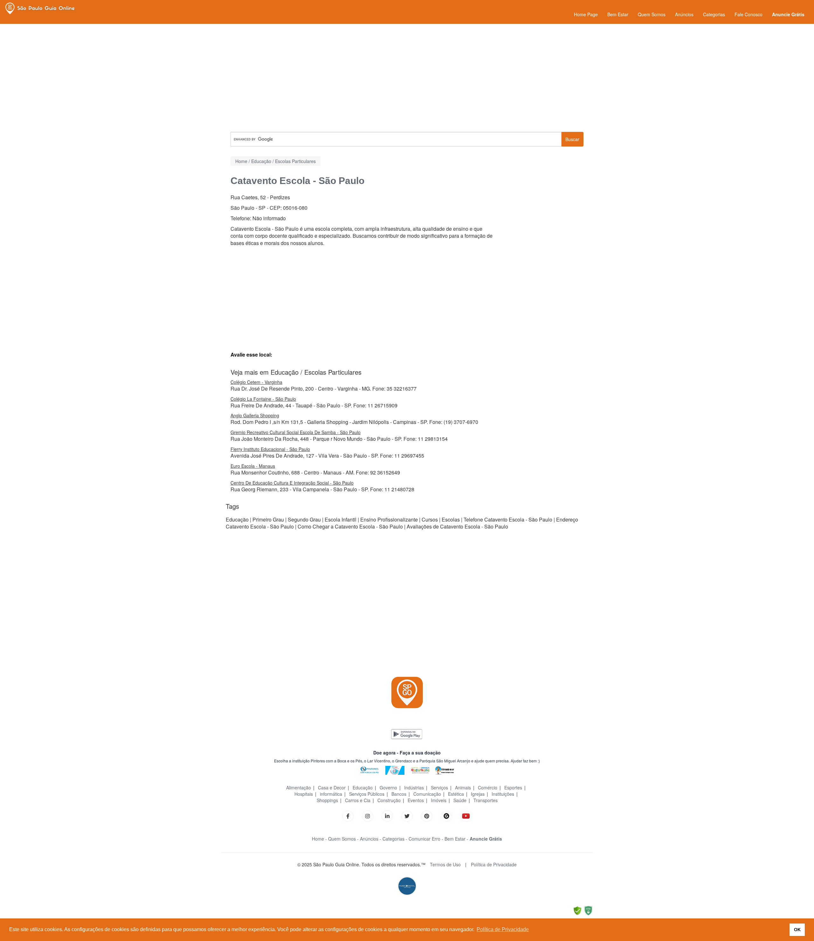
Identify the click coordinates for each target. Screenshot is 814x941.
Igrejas (478, 794)
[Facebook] (348, 815)
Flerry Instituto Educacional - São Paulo (270, 449)
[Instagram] (367, 815)
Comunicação (427, 794)
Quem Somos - (343, 838)
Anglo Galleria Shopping (255, 415)
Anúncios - (370, 838)
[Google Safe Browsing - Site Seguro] (577, 910)
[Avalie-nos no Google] (446, 815)
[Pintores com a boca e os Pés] (369, 769)
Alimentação (298, 787)
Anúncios (684, 14)
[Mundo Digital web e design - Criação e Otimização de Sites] (407, 885)
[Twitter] (407, 815)
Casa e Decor (332, 787)
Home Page (586, 14)
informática (331, 794)
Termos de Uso (445, 864)
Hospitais (303, 794)
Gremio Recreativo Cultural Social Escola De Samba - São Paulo (296, 432)
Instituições (503, 794)
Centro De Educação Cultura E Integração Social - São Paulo (292, 483)
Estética (456, 794)
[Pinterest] (426, 815)
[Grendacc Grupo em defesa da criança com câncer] (420, 769)
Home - (319, 838)
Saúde (459, 800)
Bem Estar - (456, 838)
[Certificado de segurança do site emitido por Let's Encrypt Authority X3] (588, 910)
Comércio (487, 787)
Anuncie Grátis (788, 14)
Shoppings (327, 800)
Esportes (513, 787)
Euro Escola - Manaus (253, 466)
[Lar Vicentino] (394, 769)
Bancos (398, 794)
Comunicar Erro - (426, 838)
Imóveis (438, 800)
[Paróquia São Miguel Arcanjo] (444, 769)
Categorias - (395, 838)
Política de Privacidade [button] (503, 929)
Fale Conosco (748, 14)
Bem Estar (617, 14)
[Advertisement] (407, 77)
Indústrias (414, 787)
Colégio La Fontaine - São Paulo (263, 399)
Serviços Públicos (366, 794)
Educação (363, 787)
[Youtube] (466, 815)
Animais (463, 787)
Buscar (572, 139)
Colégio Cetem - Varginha (256, 382)
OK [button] (797, 929)
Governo (388, 787)
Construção (389, 800)
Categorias (714, 14)
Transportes (485, 800)
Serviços (439, 787)
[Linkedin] (390, 815)
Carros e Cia (357, 800)
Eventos (416, 800)
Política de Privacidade (494, 864)
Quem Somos (652, 14)
